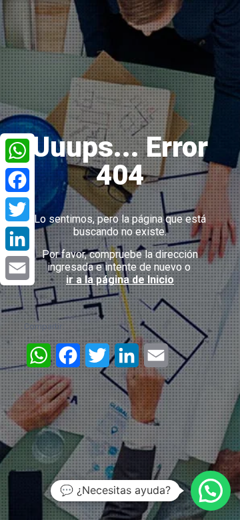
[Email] (17, 268)
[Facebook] (17, 180)
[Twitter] (17, 209)
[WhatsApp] (17, 150)
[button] (211, 491)
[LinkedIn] (17, 238)
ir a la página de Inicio (120, 279)
